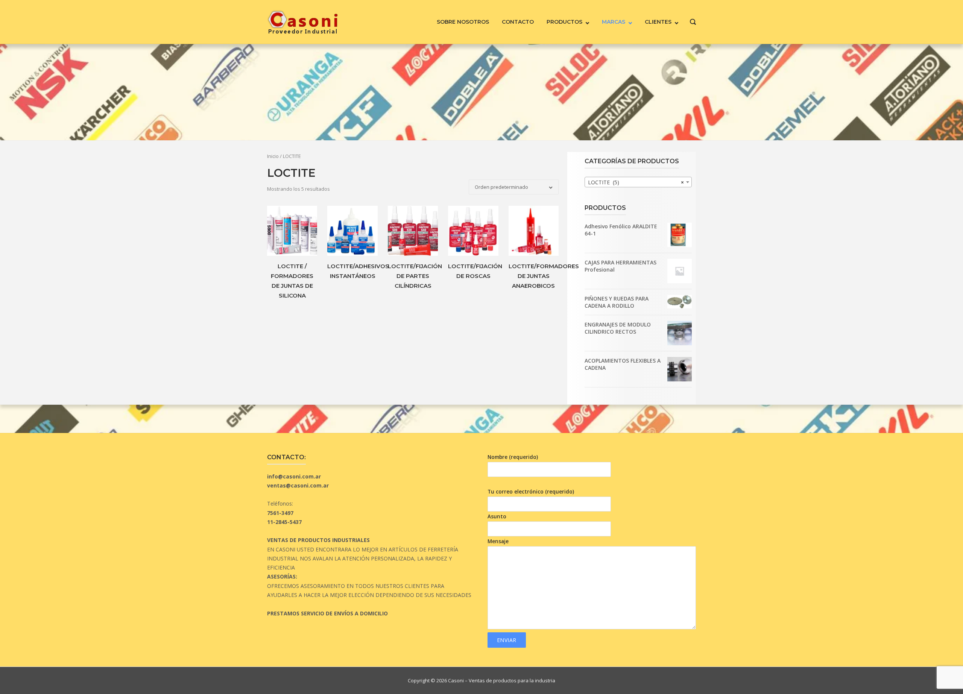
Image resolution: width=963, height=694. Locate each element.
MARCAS (613, 21)
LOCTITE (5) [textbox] (636, 182)
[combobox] (638, 182)
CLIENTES (658, 21)
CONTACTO (518, 21)
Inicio (273, 156)
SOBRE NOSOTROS (463, 21)
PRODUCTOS (564, 21)
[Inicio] (302, 21)
